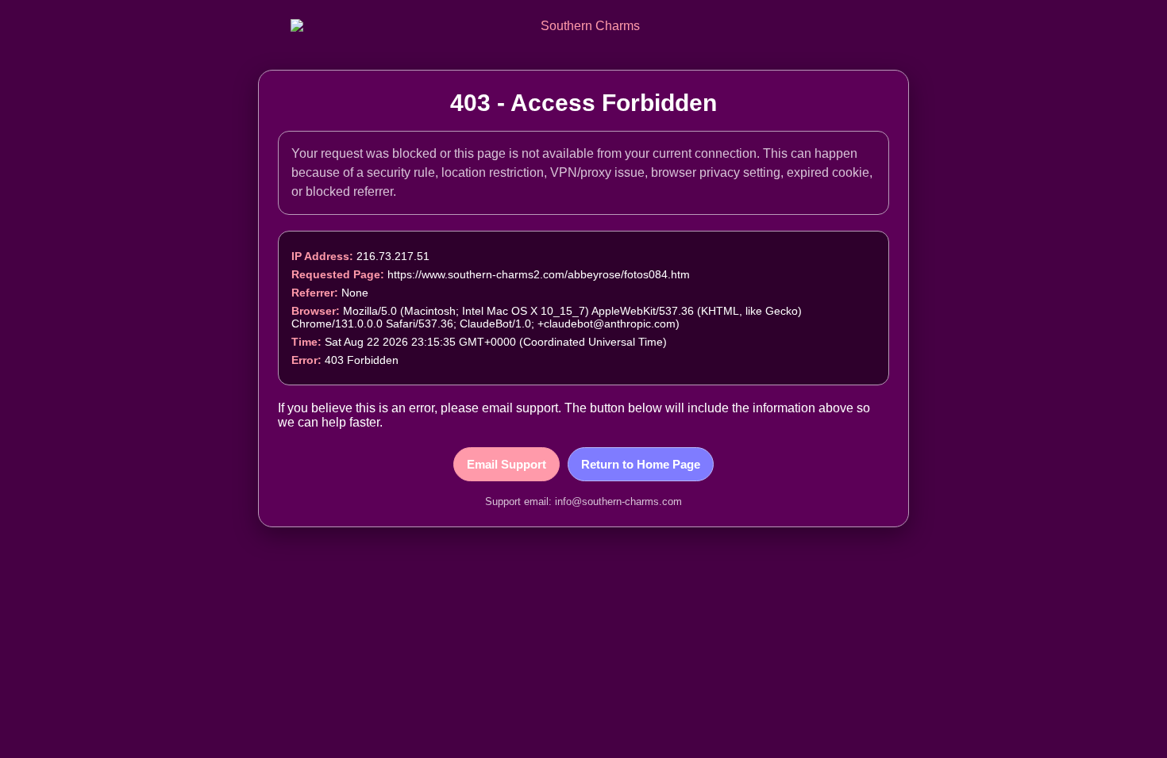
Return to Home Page (640, 464)
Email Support (506, 464)
